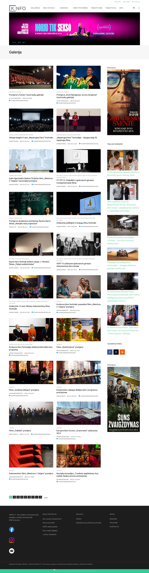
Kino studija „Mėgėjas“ (50, 530)
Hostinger (18, 564)
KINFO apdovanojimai (50, 527)
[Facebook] (109, 352)
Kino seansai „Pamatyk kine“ (52, 519)
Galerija (18, 92)
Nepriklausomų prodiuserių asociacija (88, 523)
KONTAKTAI (136, 2)
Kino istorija (49, 8)
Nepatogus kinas (20, 134)
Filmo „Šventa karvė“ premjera (70, 347)
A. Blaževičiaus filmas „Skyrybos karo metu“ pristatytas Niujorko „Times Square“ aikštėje (122, 330)
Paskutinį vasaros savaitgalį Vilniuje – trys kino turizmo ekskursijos (120, 240)
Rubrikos (64, 8)
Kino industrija (20, 344)
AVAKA (78, 519)
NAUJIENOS (35, 8)
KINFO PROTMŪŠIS (80, 8)
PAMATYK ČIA (111, 8)
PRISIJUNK (126, 2)
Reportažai (29, 134)
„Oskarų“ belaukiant (49, 534)
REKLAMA (118, 2)
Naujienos (12, 92)
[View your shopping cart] (134, 8)
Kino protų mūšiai (48, 523)
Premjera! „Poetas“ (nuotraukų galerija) (26, 95)
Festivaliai (60, 175)
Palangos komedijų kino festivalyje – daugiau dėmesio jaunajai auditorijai (121, 265)
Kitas (46, 497)
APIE (121, 8)
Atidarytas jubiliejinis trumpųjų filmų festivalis (76, 223)
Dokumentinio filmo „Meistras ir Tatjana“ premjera (31, 473)
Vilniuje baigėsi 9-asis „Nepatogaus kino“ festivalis (31, 137)
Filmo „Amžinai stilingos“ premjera (24, 390)
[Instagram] (116, 352)
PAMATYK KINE (96, 8)
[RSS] (122, 352)
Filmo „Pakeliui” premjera (20, 430)
